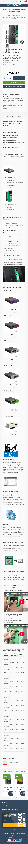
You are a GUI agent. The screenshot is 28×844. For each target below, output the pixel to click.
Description (10, 116)
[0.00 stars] (6, 62)
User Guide (16, 762)
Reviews (18, 116)
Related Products (8, 772)
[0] (25, 2)
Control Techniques (10, 60)
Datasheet (10, 764)
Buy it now (14, 82)
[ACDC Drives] (14, 5)
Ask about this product (15, 86)
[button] (5, 791)
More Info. (5, 108)
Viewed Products (20, 772)
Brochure (10, 762)
